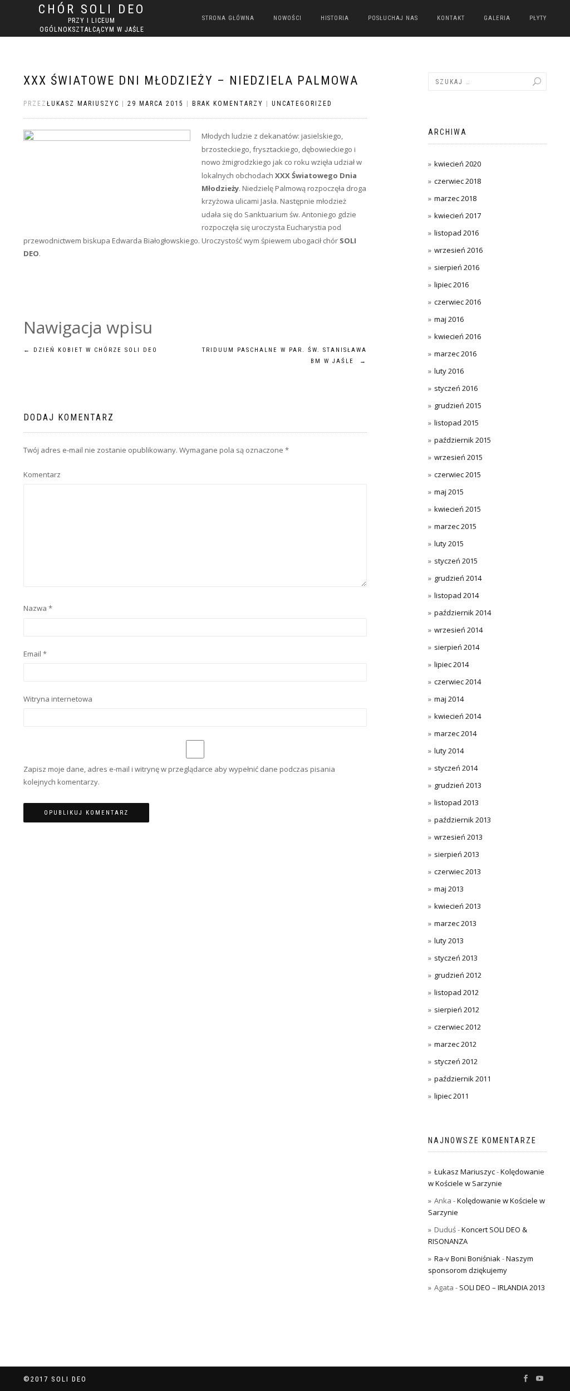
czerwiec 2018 (457, 181)
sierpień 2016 (456, 267)
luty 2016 (449, 371)
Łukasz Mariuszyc (83, 103)
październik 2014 (462, 613)
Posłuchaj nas (393, 18)
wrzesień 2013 (458, 837)
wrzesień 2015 (458, 457)
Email (35, 654)
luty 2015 (449, 543)
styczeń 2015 (456, 561)
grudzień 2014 (457, 578)
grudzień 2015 (457, 405)
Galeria (497, 18)
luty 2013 (449, 941)
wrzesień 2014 (458, 630)
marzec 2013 (455, 923)
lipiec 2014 (451, 664)
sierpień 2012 (456, 1010)
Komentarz (42, 474)
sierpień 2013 (456, 854)
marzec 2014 (455, 733)
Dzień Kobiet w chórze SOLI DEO (90, 350)
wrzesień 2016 (458, 250)
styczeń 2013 (456, 958)
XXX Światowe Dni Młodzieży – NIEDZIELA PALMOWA (190, 80)
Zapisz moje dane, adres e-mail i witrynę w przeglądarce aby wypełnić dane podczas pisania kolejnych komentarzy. (179, 775)
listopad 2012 (456, 992)
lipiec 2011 (451, 1096)
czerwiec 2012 (457, 1027)
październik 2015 (462, 440)
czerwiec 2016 (457, 302)
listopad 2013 (456, 802)
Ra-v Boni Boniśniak (467, 1258)
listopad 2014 (456, 595)
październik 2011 (462, 1079)
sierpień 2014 (456, 647)
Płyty (538, 18)
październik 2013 (462, 820)
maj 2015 (449, 492)
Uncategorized (302, 103)
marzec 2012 (455, 1044)
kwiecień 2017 (457, 215)
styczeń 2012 (456, 1061)
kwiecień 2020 (457, 164)
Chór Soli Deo (91, 9)
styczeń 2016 (456, 388)
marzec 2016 (455, 354)
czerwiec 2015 (457, 474)
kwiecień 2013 (457, 906)
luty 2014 (449, 751)
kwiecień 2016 (457, 336)
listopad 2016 (456, 233)
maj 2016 (449, 319)
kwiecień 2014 (457, 716)
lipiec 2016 (451, 285)
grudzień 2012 (457, 975)
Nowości (287, 18)
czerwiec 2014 (457, 682)
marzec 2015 (455, 526)
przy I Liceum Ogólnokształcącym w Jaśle (92, 25)
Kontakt (451, 18)
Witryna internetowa (57, 699)
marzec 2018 (455, 198)
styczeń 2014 (456, 768)
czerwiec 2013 (457, 871)
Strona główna (228, 18)
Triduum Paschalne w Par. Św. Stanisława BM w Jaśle (284, 355)
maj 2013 (449, 889)
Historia (335, 18)
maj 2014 (449, 699)
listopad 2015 (456, 423)
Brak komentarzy (227, 103)
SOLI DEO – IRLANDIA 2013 (502, 1287)
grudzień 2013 (457, 785)
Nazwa (37, 608)
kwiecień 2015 (457, 509)
